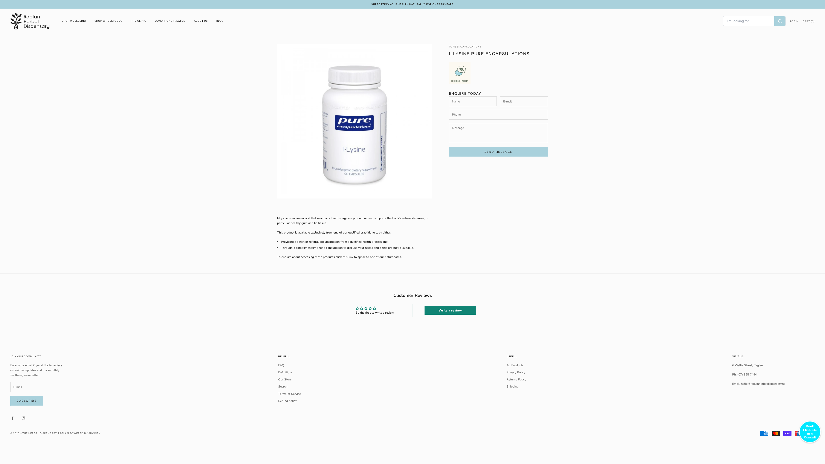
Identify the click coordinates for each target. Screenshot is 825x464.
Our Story (285, 379)
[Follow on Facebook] (12, 418)
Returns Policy (516, 379)
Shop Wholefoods (108, 21)
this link (348, 257)
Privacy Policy (516, 372)
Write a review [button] (450, 310)
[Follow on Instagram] (23, 418)
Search (282, 387)
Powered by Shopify (85, 433)
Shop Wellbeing (74, 21)
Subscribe (27, 401)
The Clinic (138, 21)
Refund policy (287, 401)
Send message (498, 152)
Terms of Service (289, 394)
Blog (219, 21)
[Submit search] (779, 21)
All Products (515, 365)
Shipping (512, 387)
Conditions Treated (170, 21)
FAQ (281, 365)
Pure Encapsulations (465, 46)
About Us (201, 21)
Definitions (285, 372)
